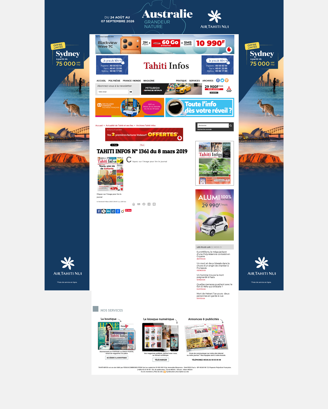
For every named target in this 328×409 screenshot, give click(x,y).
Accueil (101, 81)
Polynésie (114, 81)
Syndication (170, 372)
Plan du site (158, 372)
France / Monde (132, 81)
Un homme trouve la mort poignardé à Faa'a (210, 276)
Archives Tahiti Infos (145, 125)
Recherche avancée (204, 129)
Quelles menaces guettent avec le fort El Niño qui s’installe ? (214, 285)
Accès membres (147, 372)
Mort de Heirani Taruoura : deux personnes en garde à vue (213, 294)
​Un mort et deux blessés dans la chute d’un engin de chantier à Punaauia (213, 265)
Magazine (149, 81)
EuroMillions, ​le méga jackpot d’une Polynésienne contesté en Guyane (213, 254)
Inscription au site (182, 372)
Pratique (181, 81)
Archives (207, 81)
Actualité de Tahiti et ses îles (119, 125)
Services (194, 81)
